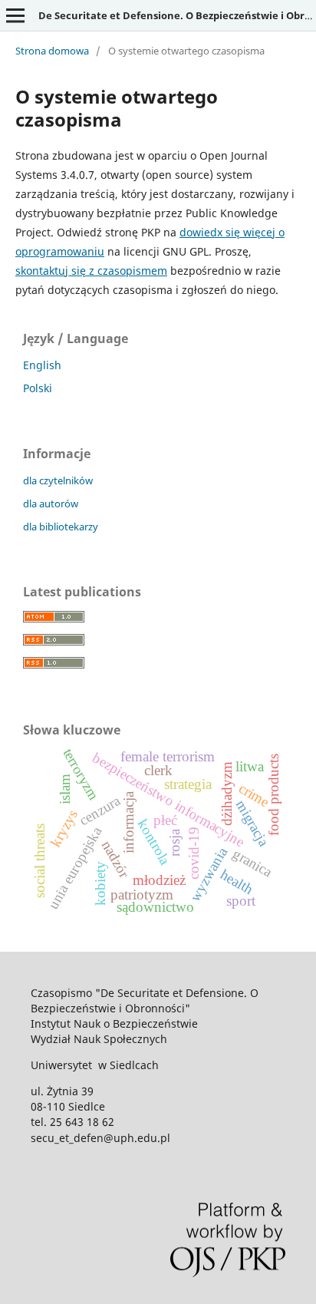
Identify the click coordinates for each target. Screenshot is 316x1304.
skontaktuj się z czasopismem (91, 270)
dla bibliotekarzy (60, 526)
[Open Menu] (15, 15)
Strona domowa (52, 51)
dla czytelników (58, 480)
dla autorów (50, 503)
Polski (37, 388)
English (42, 365)
